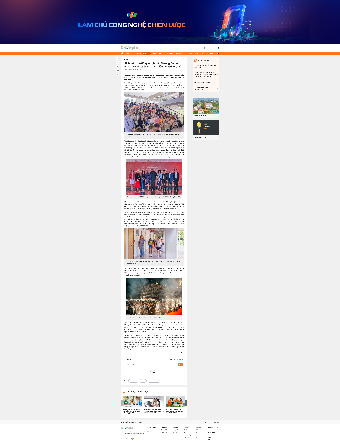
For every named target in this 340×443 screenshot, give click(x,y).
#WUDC (143, 381)
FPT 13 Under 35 (180, 53)
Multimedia (170, 53)
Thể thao (161, 53)
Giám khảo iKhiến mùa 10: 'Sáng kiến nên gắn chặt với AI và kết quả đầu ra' (154, 411)
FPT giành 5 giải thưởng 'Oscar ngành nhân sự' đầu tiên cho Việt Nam (174, 411)
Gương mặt (175, 430)
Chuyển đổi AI (164, 430)
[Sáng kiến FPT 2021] (206, 127)
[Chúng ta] (129, 48)
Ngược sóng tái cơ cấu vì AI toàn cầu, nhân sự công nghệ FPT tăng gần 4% (132, 411)
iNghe (196, 53)
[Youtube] (215, 422)
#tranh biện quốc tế (154, 381)
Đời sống (175, 432)
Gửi (180, 364)
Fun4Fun (186, 432)
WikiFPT (198, 437)
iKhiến (185, 430)
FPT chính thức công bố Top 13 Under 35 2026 (203, 88)
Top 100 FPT (212, 432)
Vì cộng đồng (187, 435)
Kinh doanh (129, 53)
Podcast (198, 435)
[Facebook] (212, 422)
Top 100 (190, 53)
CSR (202, 53)
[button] (186, 403)
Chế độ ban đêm (211, 53)
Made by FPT (164, 432)
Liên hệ (125, 422)
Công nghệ (138, 53)
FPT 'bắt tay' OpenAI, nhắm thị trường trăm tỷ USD (205, 66)
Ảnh (197, 432)
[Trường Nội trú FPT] (206, 106)
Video (197, 430)
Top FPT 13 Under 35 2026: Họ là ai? (204, 82)
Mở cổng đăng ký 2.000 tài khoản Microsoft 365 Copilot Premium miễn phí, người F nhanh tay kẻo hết (205, 74)
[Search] (218, 48)
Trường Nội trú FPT (200, 116)
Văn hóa (154, 53)
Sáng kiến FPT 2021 (200, 137)
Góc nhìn (175, 435)
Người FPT (146, 53)
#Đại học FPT (133, 381)
